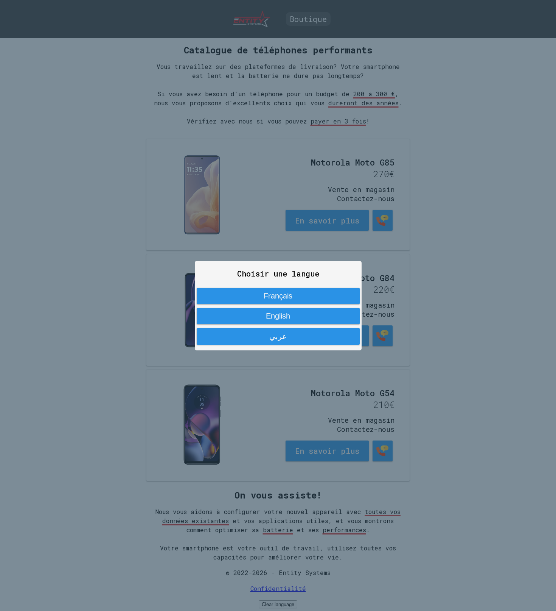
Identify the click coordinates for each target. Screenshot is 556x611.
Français (278, 296)
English (278, 316)
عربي (278, 336)
